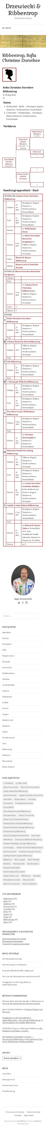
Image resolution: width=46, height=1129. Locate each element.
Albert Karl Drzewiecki (30, 787)
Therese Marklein (29, 884)
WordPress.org (8, 1091)
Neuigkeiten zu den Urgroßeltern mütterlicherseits (16, 983)
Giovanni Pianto (10, 815)
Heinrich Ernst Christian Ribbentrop (18, 823)
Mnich (5, 732)
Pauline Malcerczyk (11, 876)
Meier (6, 922)
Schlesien (6, 755)
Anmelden (6, 1074)
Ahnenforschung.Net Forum (14, 939)
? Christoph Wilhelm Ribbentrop (22, 382)
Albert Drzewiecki (11, 787)
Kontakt (18, 1115)
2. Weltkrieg (8, 783)
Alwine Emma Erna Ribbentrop (15, 791)
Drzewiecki (7, 667)
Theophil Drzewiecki (12, 880)
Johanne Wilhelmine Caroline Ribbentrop (20, 843)
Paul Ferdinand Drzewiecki (14, 872)
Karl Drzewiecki (10, 852)
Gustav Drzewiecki (26, 815)
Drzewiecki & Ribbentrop (23, 10)
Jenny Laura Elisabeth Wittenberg (28, 839)
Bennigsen (7, 644)
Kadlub (5, 702)
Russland (36, 876)
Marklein (6, 726)
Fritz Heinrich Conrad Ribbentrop (17, 811)
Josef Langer (9, 847)
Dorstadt (6, 662)
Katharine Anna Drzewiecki (29, 852)
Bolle (4, 650)
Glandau (5, 679)
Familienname (8, 673)
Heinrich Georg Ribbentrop (14, 831)
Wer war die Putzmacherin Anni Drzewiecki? (21, 976)
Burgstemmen (8, 656)
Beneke (5, 638)
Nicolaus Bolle (19, 864)
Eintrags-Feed (8, 1079)
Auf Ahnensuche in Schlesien (14, 965)
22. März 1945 (21, 783)
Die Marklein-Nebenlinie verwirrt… (22, 1029)
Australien (6, 632)
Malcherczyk (7, 720)
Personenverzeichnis (15, 1112)
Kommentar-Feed (10, 1085)
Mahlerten (8, 860)
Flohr (6, 912)
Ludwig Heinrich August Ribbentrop (18, 856)
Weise (6, 917)
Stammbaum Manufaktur (12, 941)
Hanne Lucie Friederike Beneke (16, 819)
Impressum (28, 1115)
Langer (5, 714)
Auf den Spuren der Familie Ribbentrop (19, 1022)
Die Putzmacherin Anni (12, 959)
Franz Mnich (8, 807)
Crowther (8, 909)
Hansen (5, 691)
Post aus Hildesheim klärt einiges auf (17, 970)
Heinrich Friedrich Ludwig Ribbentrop (19, 827)
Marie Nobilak (33, 860)
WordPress (21, 1121)
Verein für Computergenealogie (15, 944)
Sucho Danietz (8, 767)
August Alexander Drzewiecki (30, 795)
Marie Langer (20, 860)
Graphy (37, 1121)
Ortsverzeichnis (33, 1112)
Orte (4, 743)
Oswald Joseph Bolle (12, 868)
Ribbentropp (9, 919)
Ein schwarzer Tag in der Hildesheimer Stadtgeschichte (22, 1040)
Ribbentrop (7, 749)
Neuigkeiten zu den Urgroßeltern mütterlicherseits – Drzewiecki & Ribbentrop (21, 1019)
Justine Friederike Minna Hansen (29, 847)
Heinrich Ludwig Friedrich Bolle (16, 835)
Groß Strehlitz (8, 685)
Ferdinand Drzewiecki (24, 803)
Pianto (6, 914)
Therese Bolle (28, 880)
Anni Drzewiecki (10, 795)
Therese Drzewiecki (12, 884)
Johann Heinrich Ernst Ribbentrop (23, 341)
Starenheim (7, 761)
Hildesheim (7, 697)
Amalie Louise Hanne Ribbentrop (23, 505)
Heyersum (36, 835)
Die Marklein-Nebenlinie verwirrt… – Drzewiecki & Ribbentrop (18, 1038)
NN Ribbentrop (14, 361)
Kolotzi (5, 708)
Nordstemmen (8, 737)
